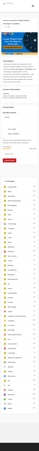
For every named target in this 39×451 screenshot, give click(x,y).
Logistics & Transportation (21, 316)
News (21, 191)
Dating (21, 371)
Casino (21, 261)
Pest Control (21, 256)
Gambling (21, 274)
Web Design (21, 307)
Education (21, 394)
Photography (21, 205)
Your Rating (7, 147)
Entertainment (21, 279)
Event (21, 404)
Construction (21, 344)
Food (21, 237)
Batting (21, 265)
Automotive (21, 348)
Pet (21, 381)
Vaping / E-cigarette (21, 357)
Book (21, 242)
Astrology (21, 330)
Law (21, 339)
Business (21, 251)
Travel (21, 399)
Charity (21, 302)
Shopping (21, 321)
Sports (21, 219)
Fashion (21, 390)
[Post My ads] (8, 5)
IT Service (21, 325)
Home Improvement (21, 334)
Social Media (21, 187)
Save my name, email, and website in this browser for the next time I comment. (17, 141)
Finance (21, 297)
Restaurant (21, 196)
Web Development (21, 201)
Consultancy (21, 270)
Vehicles (21, 367)
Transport (21, 228)
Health (21, 408)
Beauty (21, 210)
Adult (21, 233)
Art (21, 284)
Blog (21, 214)
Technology (21, 224)
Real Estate (21, 362)
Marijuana (21, 247)
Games (21, 311)
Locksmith (21, 353)
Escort (21, 288)
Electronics (21, 376)
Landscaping (21, 293)
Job (21, 385)
